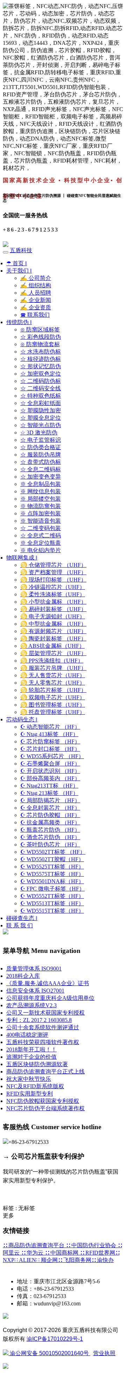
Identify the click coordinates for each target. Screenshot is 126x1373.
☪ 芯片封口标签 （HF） (50, 749)
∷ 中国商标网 (62, 1253)
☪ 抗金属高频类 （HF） (50, 822)
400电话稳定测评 (27, 1035)
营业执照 (104, 1353)
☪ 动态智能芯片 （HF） (50, 727)
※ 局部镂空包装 (40, 499)
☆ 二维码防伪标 (40, 381)
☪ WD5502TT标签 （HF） (52, 852)
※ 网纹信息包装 (40, 491)
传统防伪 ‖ (19, 322)
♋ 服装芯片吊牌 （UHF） (53, 668)
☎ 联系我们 (35, 315)
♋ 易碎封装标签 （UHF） (53, 609)
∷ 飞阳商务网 (74, 1260)
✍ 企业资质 (35, 307)
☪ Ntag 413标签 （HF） (49, 734)
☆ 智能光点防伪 (40, 425)
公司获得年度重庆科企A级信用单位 (50, 998)
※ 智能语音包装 (40, 521)
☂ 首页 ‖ (16, 263)
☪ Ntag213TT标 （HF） (49, 786)
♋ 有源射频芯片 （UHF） (53, 631)
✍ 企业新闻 (35, 300)
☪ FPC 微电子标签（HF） (52, 889)
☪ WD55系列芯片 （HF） (52, 756)
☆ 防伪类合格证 (40, 447)
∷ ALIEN (25, 1260)
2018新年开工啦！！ (31, 1049)
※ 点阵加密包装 (40, 513)
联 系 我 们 (19, 925)
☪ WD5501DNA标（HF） (52, 881)
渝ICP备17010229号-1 (55, 1339)
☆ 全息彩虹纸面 (40, 403)
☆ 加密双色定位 (40, 374)
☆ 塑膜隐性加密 (40, 410)
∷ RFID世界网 (97, 1253)
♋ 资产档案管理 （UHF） (53, 572)
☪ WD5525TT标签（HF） (52, 867)
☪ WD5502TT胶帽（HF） (52, 859)
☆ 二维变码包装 (40, 528)
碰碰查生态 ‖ (21, 918)
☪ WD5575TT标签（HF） (52, 874)
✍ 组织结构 (35, 285)
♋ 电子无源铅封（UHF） (52, 616)
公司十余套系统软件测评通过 (42, 1027)
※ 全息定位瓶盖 (40, 543)
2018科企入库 (23, 976)
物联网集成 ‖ (21, 558)
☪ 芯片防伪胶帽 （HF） (50, 815)
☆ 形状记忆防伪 (40, 366)
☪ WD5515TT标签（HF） (52, 911)
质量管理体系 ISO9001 (34, 969)
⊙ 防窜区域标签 (40, 329)
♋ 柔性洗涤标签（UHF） (52, 594)
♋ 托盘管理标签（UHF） (52, 712)
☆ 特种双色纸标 (40, 396)
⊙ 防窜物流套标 (40, 344)
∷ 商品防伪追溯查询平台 (34, 1245)
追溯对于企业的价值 (31, 1057)
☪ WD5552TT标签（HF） (52, 896)
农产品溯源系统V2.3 (31, 1005)
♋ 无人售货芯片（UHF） (52, 675)
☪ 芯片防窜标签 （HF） (50, 741)
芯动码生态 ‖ (21, 719)
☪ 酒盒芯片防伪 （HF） (50, 837)
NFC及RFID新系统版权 (35, 1086)
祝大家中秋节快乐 (28, 1079)
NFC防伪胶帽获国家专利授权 (42, 1101)
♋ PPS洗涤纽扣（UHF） (51, 661)
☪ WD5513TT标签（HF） (52, 903)
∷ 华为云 (33, 1253)
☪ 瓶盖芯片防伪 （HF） (50, 830)
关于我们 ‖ (19, 271)
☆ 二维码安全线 (40, 388)
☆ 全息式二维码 (40, 535)
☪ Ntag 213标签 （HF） (49, 793)
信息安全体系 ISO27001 (35, 991)
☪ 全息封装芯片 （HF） (50, 808)
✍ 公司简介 (35, 278)
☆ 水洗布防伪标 (40, 352)
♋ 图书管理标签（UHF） (52, 705)
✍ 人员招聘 (35, 293)
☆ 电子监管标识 (40, 440)
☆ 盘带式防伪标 (40, 462)
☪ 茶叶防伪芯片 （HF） (50, 844)
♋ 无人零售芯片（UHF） (52, 683)
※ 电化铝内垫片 (40, 550)
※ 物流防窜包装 (40, 506)
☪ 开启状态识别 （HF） (50, 771)
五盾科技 (21, 250)
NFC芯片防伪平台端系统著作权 (45, 1108)
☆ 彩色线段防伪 (40, 337)
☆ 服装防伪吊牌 (40, 455)
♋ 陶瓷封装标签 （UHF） (53, 638)
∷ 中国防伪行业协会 (92, 1245)
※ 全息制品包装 (40, 484)
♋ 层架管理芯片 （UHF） (53, 653)
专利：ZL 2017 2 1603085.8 (39, 1020)
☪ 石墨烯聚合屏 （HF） (50, 764)
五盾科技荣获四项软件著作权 (42, 1042)
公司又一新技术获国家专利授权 (45, 1013)
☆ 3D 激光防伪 (38, 432)
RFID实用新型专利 (29, 1094)
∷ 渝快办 (102, 1260)
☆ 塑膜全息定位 (40, 418)
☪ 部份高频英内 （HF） (50, 778)
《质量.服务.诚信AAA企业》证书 (47, 983)
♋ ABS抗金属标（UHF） (52, 646)
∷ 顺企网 (47, 1260)
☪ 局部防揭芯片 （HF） (50, 800)
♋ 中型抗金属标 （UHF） (53, 624)
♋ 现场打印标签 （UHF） (53, 580)
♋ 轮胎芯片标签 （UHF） (53, 690)
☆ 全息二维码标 (40, 469)
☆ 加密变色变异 (40, 477)
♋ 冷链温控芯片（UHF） (52, 587)
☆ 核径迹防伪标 (40, 359)
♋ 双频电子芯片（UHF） (52, 697)
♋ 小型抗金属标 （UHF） (53, 602)
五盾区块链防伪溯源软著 (37, 1064)
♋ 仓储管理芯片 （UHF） (53, 565)
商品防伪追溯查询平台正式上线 (45, 1072)
